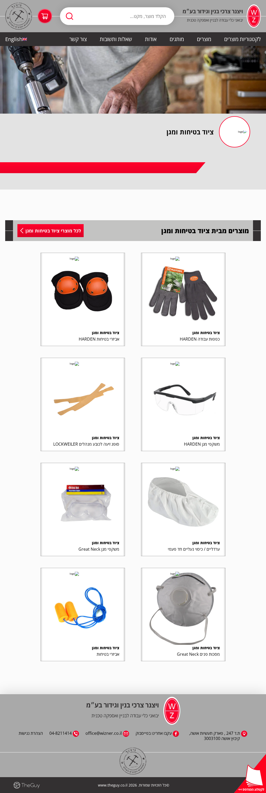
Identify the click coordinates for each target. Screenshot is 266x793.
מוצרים (204, 39)
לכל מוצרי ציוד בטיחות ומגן (53, 231)
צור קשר (78, 39)
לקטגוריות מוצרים (242, 39)
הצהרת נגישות (31, 733)
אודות (151, 39)
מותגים (177, 39)
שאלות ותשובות (116, 39)
